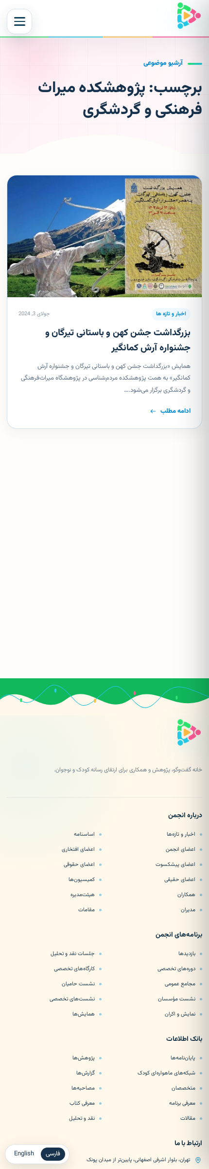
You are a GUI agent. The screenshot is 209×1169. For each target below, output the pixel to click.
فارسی (53, 1154)
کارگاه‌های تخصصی (74, 968)
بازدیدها (186, 953)
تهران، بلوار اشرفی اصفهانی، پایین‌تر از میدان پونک (138, 1160)
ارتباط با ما (188, 1144)
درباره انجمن (185, 816)
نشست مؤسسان (176, 999)
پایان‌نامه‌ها (183, 1058)
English (24, 1154)
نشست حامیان (78, 983)
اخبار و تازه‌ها (181, 834)
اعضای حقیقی (179, 879)
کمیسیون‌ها (82, 879)
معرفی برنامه (182, 1103)
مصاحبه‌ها (83, 1088)
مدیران (188, 909)
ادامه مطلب (175, 411)
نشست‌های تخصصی (72, 999)
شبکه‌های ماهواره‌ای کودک (166, 1073)
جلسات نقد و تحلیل (73, 953)
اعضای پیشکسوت (175, 864)
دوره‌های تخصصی (176, 968)
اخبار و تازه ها (171, 314)
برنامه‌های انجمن (179, 935)
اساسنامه (84, 834)
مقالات (187, 1118)
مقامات (86, 909)
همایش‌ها (83, 1014)
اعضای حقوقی (79, 864)
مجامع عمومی (180, 983)
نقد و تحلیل (82, 1118)
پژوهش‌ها (83, 1058)
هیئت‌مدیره (82, 894)
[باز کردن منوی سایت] (19, 21)
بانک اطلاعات (184, 1040)
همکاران (186, 894)
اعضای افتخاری (78, 849)
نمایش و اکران (180, 1014)
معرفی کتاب (82, 1103)
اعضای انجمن (180, 849)
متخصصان (183, 1088)
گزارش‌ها (85, 1073)
